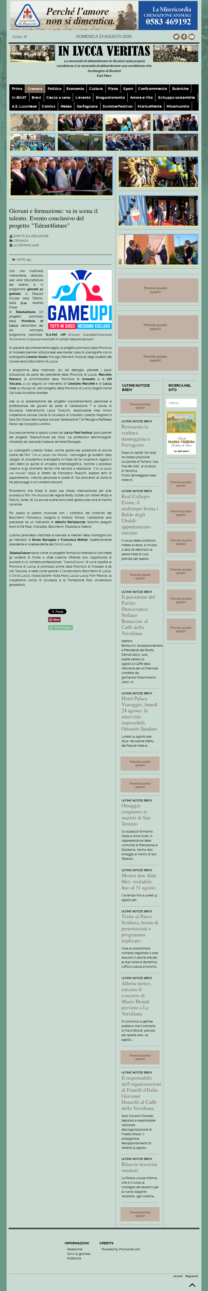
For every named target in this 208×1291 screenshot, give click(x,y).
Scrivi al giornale (78, 1254)
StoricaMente (149, 106)
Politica (54, 89)
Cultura (96, 89)
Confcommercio (152, 89)
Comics (48, 106)
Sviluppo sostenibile (176, 97)
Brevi (36, 97)
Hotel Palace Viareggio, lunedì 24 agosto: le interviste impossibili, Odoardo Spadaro (140, 713)
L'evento (83, 97)
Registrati (191, 1276)
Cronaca (35, 89)
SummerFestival (117, 106)
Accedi (178, 1276)
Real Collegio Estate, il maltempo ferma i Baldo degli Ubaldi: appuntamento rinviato (140, 514)
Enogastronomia (110, 97)
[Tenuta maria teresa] (181, 432)
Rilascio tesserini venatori (139, 1167)
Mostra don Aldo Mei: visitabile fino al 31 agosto (139, 881)
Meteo (66, 106)
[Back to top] (192, 1287)
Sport (128, 89)
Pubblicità (74, 1258)
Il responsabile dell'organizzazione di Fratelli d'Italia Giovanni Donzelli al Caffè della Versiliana (142, 1092)
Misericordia (178, 106)
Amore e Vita (141, 97)
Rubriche (180, 89)
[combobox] (181, 403)
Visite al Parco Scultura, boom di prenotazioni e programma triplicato (140, 928)
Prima (17, 89)
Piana (113, 89)
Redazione (74, 1249)
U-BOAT (19, 97)
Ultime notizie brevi (137, 421)
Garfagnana (87, 106)
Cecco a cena (58, 97)
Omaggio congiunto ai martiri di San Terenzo (136, 814)
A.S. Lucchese (24, 106)
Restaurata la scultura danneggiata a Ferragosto (136, 435)
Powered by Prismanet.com (121, 1249)
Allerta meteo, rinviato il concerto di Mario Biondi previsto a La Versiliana (136, 998)
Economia (75, 89)
